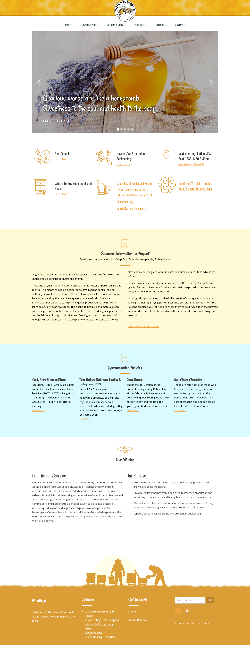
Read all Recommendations (143, 326)
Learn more (123, 164)
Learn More (61, 159)
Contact (132, 611)
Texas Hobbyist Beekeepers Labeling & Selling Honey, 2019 (134, 192)
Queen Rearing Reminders (131, 208)
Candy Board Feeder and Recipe (134, 183)
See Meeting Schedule (191, 164)
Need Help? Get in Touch (194, 183)
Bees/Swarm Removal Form (195, 188)
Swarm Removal (137, 620)
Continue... (38, 410)
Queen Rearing (124, 201)
